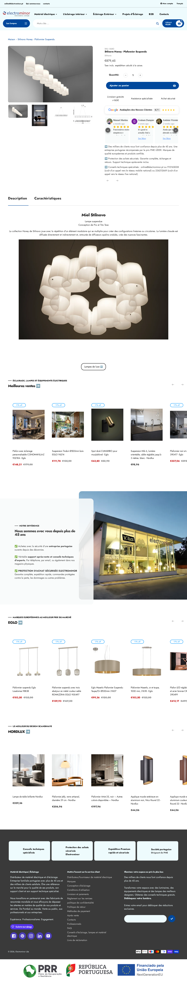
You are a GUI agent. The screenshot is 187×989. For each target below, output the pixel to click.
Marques (71, 881)
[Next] (117, 180)
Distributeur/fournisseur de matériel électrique (89, 877)
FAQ (69, 928)
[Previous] (108, 180)
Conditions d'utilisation (78, 890)
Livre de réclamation (77, 940)
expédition (120, 65)
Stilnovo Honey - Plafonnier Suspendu (36, 39)
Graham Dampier (121, 120)
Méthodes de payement (78, 911)
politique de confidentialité (80, 902)
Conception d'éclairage (78, 885)
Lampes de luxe (93, 366)
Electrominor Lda (22, 951)
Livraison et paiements (78, 894)
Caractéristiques (47, 198)
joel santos (167, 120)
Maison (11, 39)
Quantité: (114, 74)
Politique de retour (76, 907)
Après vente (73, 915)
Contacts (71, 919)
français (180, 3)
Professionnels (74, 924)
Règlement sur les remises (79, 898)
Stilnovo (108, 55)
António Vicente (145, 120)
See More (117, 138)
